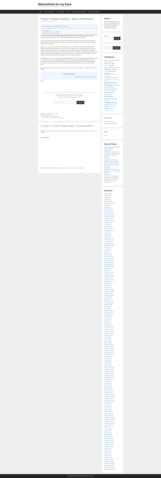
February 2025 (108, 211)
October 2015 (107, 352)
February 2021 (108, 272)
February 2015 (108, 367)
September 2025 (108, 203)
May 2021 (106, 270)
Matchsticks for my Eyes (55, 4)
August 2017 (107, 316)
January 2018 (107, 310)
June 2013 (107, 406)
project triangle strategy (47, 115)
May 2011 (106, 453)
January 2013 (107, 415)
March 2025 (107, 209)
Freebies (105, 71)
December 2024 (108, 214)
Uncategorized (113, 106)
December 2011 (108, 440)
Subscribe (80, 102)
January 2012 (107, 438)
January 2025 (107, 212)
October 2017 (107, 314)
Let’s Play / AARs (60, 11)
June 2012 (106, 429)
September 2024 (108, 220)
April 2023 (106, 237)
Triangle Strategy (63, 26)
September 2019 (108, 295)
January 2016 (107, 346)
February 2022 (108, 257)
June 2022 (107, 249)
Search (106, 35)
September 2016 (108, 333)
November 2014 (108, 373)
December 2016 (108, 329)
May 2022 (106, 251)
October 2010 (107, 467)
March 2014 (107, 388)
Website (106, 108)
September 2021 (108, 266)
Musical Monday (110, 83)
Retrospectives (113, 90)
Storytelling (106, 100)
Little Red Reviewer (109, 121)
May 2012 (106, 431)
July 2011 (106, 450)
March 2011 (107, 457)
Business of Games (108, 67)
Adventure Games (108, 62)
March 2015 (107, 365)
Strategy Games (110, 103)
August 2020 (107, 281)
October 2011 (107, 444)
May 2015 (106, 362)
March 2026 (107, 201)
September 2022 (108, 245)
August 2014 (107, 379)
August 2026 (107, 193)
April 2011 (106, 455)
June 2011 (106, 452)
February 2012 (108, 436)
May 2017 (106, 322)
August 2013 (107, 402)
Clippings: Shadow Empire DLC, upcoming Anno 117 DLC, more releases (112, 171)
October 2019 (107, 293)
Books (112, 65)
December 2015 (108, 348)
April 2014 (106, 387)
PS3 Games (107, 89)
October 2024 (107, 218)
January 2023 (107, 241)
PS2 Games (111, 87)
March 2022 (107, 255)
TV (109, 106)
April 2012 (106, 432)
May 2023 (106, 235)
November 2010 (108, 465)
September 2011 (108, 446)
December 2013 (108, 394)
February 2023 (108, 239)
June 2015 (106, 360)
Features (114, 69)
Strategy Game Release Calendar (79, 11)
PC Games (108, 85)
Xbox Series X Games (108, 110)
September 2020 (108, 279)
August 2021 (107, 268)
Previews (106, 87)
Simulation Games (108, 94)
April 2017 (106, 323)
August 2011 (107, 448)
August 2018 (107, 304)
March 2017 (107, 325)
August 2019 (107, 297)
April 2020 (106, 287)
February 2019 (108, 300)
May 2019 (106, 299)
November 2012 (108, 419)
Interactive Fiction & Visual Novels (111, 77)
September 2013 (108, 400)
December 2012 (108, 417)
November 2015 (108, 350)
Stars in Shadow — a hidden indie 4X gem (51, 116)
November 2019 (108, 291)
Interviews (107, 79)
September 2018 (108, 302)
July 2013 (106, 404)
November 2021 (108, 262)
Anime (113, 63)
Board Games (106, 65)
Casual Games (116, 67)
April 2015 (106, 364)
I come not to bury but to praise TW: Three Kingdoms (53, 117)
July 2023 (106, 232)
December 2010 (108, 463)
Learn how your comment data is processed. (72, 168)
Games (43, 113)
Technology (114, 104)
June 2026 (107, 197)
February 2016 (108, 344)
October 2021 (107, 264)
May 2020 (106, 285)
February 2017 (108, 327)
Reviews (106, 92)
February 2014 (108, 390)
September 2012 (108, 423)
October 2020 (107, 278)
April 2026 (106, 199)
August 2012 (107, 425)
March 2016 (107, 343)
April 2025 (106, 207)
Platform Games (117, 85)
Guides (116, 74)
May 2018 (106, 308)
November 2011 (108, 442)
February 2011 (107, 459)
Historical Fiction (107, 75)
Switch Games (55, 113)
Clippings (107, 69)
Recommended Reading (94, 11)
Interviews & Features (49, 11)
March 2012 (107, 434)
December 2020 (108, 276)
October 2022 (107, 243)
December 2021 (108, 260)
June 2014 (107, 383)
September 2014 (108, 377)
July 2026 (106, 195)
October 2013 (107, 398)
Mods (68, 11)
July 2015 (106, 358)
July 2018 (106, 306)
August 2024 (107, 222)
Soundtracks (108, 96)
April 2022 (106, 253)
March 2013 (107, 411)
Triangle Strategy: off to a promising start (51, 32)
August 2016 (107, 335)
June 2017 (106, 320)
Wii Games (111, 108)
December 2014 (108, 371)
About (40, 11)
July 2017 (106, 318)
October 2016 (107, 331)
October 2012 (107, 421)
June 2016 (107, 337)
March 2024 (107, 226)
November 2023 (108, 230)
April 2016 (106, 341)
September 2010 (108, 469)
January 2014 (107, 392)
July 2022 (106, 247)
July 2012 (106, 427)
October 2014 (107, 375)
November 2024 (108, 216)
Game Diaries (112, 71)
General (112, 74)
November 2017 (108, 312)
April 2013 (106, 410)
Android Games (107, 63)
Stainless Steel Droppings (110, 123)
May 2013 (106, 408)
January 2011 (107, 461)
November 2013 (108, 396)
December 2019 (108, 289)
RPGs (46, 113)
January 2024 (107, 228)
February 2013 (108, 413)
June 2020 (107, 283)
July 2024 (106, 224)
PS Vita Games (107, 90)
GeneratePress (90, 476)
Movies (106, 80)
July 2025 (106, 205)
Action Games (115, 60)
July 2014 (106, 381)
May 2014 (106, 385)
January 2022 (107, 258)
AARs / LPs (107, 60)
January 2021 (107, 274)
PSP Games (114, 89)
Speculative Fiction (110, 99)
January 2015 (107, 369)
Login (105, 135)
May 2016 (106, 339)
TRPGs (49, 113)
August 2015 (107, 356)
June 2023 (107, 234)
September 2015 (108, 354)
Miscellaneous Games (114, 79)
